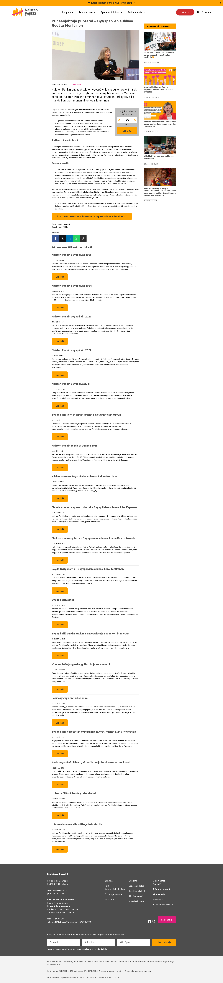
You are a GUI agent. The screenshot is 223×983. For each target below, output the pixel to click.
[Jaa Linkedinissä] (69, 238)
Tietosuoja (157, 899)
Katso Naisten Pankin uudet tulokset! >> (113, 2)
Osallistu (133, 880)
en (209, 12)
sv (206, 12)
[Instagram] (153, 921)
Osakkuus (109, 899)
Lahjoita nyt (166, 920)
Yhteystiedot (159, 894)
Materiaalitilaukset (137, 901)
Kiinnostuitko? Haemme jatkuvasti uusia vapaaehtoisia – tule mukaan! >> (91, 216)
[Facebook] (149, 921)
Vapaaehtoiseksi (136, 886)
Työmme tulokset (110, 12)
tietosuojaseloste (86, 949)
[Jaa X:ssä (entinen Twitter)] (62, 238)
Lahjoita (66, 12)
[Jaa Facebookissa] (55, 238)
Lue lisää (58, 277)
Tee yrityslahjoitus (113, 894)
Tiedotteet (76, 84)
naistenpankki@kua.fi (57, 890)
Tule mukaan (86, 12)
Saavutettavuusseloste (163, 904)
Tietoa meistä (135, 12)
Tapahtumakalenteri (138, 891)
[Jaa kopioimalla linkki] (83, 238)
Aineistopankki (136, 896)
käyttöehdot (102, 949)
